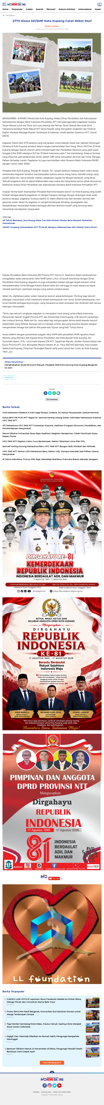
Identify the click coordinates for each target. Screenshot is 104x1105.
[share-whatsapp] (54, 393)
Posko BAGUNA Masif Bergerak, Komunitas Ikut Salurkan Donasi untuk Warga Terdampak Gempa (44, 1013)
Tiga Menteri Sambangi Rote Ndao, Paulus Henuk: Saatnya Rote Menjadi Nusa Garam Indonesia (44, 1025)
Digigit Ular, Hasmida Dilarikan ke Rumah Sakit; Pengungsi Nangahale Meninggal (43, 1037)
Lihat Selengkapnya (51, 1063)
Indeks (29, 9)
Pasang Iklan (46, 1092)
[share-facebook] (45, 393)
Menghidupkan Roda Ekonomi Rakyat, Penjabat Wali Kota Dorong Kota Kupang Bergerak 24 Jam (51, 366)
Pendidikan (9, 377)
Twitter (55, 1089)
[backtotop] (52, 1073)
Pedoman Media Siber (62, 1092)
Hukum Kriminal (67, 9)
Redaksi (36, 1092)
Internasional (85, 9)
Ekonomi (51, 9)
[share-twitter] (50, 393)
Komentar (53, 399)
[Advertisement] (52, 250)
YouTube (61, 1089)
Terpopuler (17, 9)
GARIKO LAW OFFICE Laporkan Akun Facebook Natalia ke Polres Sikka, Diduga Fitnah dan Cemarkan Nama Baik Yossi (44, 1000)
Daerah (39, 9)
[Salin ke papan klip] (58, 393)
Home (5, 9)
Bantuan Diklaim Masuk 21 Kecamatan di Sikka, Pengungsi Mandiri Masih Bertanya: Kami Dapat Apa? (44, 1050)
